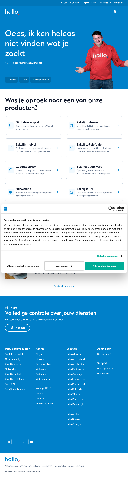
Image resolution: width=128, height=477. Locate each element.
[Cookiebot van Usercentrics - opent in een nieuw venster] (110, 208)
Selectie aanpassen (107, 256)
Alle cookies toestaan (104, 265)
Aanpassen (62, 265)
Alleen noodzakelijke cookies (23, 265)
